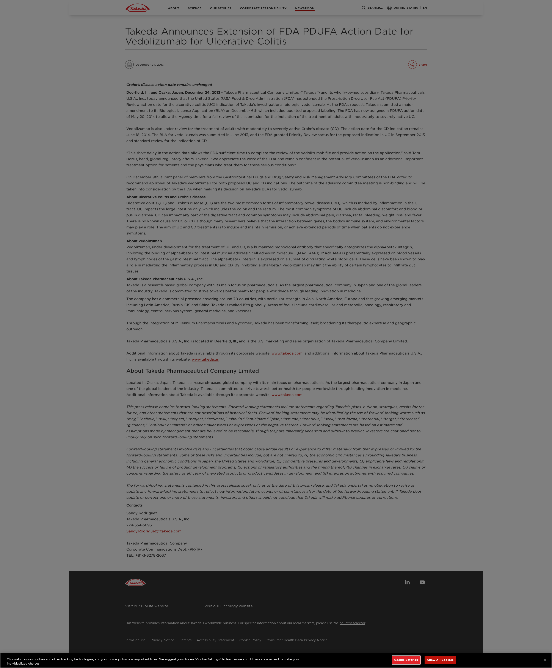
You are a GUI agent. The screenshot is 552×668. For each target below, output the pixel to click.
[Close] (545, 660)
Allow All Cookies (440, 660)
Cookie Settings (406, 660)
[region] (276, 660)
